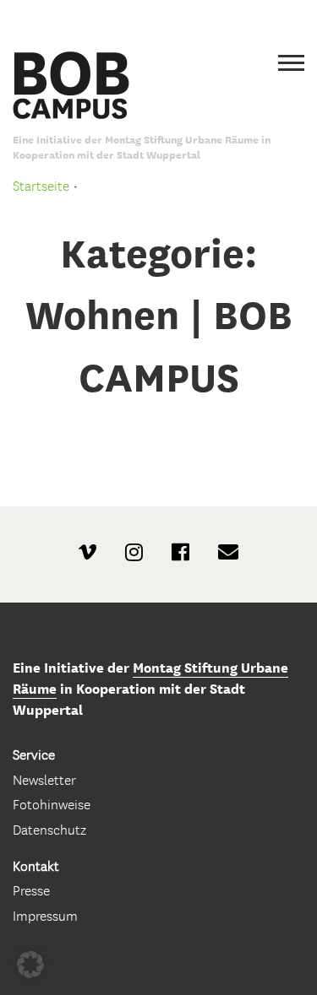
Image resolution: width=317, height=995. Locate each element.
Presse (31, 891)
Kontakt (36, 866)
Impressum (45, 916)
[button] (30, 964)
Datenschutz (49, 830)
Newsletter (44, 780)
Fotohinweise (51, 805)
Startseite (41, 186)
